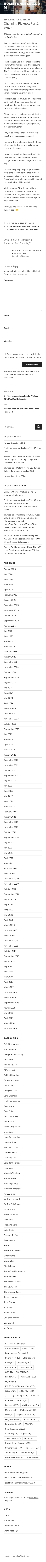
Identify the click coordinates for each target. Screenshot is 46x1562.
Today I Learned (11, 1297)
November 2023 (11, 719)
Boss (9, 1363)
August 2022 (10, 781)
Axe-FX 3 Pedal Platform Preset (18, 1478)
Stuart (26, 20)
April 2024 (8, 703)
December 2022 (11, 760)
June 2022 (8, 791)
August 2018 (9, 1008)
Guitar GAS (13, 223)
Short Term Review (12, 1250)
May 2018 (8, 1013)
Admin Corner (10, 1049)
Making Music (10, 1178)
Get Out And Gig (11, 1116)
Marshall (11, 1410)
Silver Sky (11, 1433)
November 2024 (11, 667)
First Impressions (12, 1101)
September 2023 (11, 729)
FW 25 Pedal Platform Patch (19, 1386)
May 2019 (8, 977)
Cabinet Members (12, 1075)
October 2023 (10, 724)
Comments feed (11, 1526)
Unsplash (8, 1501)
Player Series (14, 229)
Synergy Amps (13, 1448)
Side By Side (9, 1256)
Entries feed (9, 1520)
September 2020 (11, 894)
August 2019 (9, 961)
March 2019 (9, 987)
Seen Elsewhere (15, 1429)
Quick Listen (9, 1230)
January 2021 (10, 873)
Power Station (13, 1424)
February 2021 (10, 868)
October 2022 (10, 770)
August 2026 (10, 569)
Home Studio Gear (12, 1127)
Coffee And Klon (11, 1080)
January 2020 (10, 935)
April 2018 (8, 1018)
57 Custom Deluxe (15, 1344)
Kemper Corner (11, 1147)
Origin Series (13, 1419)
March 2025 (9, 646)
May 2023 (8, 739)
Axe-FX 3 (28, 1348)
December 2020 (11, 879)
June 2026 (8, 579)
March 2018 (9, 1023)
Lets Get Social (11, 1152)
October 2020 (10, 889)
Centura (10, 1367)
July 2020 (8, 904)
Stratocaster (31, 229)
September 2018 (11, 1003)
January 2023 (10, 755)
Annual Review (10, 1065)
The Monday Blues (12, 1292)
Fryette (10, 1381)
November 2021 (11, 827)
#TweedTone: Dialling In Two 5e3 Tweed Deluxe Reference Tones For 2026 (20, 527)
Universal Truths (11, 1318)
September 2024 (11, 677)
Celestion (23, 1363)
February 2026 (10, 595)
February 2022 (10, 812)
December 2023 (11, 714)
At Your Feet (9, 1070)
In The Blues (26, 1391)
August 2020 (10, 899)
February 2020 (10, 930)
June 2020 (8, 910)
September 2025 (11, 621)
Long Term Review (12, 1163)
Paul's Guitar (31, 1419)
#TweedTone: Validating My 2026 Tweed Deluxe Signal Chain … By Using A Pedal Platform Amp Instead (22, 459)
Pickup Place (27, 223)
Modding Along (11, 1183)
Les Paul (21, 1400)
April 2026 (8, 590)
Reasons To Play (11, 1235)
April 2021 (8, 858)
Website (8, 341)
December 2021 (11, 822)
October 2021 (10, 832)
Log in (6, 1515)
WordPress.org (11, 1531)
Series (7, 1245)
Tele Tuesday (10, 1276)
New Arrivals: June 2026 (15, 476)
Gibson (10, 1391)
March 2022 (9, 806)
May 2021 (8, 853)
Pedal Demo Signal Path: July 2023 (19, 1483)
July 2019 (8, 966)
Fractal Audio (28, 1377)
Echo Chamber (10, 1096)
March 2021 (9, 863)
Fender (35, 227)
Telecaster (32, 1448)
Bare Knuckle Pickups (19, 227)
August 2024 (10, 683)
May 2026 (8, 585)
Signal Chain (9, 1261)
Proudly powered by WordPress (17, 1556)
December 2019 (11, 941)
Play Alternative (11, 1214)
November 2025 (11, 610)
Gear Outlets (9, 1111)
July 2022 (8, 786)
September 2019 (11, 956)
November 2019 (11, 946)
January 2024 (10, 708)
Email (7, 328)
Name (7, 315)
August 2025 (10, 626)
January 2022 (10, 817)
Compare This (10, 1091)
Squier (26, 1433)
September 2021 (11, 837)
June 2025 (8, 636)
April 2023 (8, 744)
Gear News (9, 1106)
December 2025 (11, 605)
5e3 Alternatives (11, 1044)
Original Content (25, 1415)
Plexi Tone (8, 1220)
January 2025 (10, 657)
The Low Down (10, 1287)
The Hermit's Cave (12, 1282)
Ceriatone (26, 1367)
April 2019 (8, 982)
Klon (35, 1396)
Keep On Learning (12, 1137)
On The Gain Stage (12, 1204)
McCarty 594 (28, 1410)
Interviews (8, 1132)
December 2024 (11, 662)
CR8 (9, 1372)
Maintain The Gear (12, 1173)
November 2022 (11, 765)
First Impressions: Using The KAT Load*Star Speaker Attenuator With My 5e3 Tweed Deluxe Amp (22, 539)
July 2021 (8, 848)
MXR (9, 1415)
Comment (9, 280)
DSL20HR (22, 1372)
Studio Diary (9, 1266)
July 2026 (8, 574)
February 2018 (10, 1028)
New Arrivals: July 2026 (14, 443)
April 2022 (8, 801)
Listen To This (10, 1158)
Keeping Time (10, 1142)
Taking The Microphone (14, 1271)
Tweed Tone (9, 1312)
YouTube (8, 1328)
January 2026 (10, 600)
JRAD (9, 1396)
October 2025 (10, 615)
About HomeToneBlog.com (16, 1472)
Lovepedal (12, 1405)
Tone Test (8, 1307)
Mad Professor (30, 1405)
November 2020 (11, 884)
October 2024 (10, 672)
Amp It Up (8, 1059)
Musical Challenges (12, 1189)
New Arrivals (9, 1194)
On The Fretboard (12, 1199)
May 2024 (8, 698)
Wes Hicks (33, 1497)
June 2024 (8, 693)
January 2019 (10, 997)
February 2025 (10, 652)
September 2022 (11, 775)
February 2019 (10, 992)
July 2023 (8, 734)
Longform (8, 1168)
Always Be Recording (13, 1054)
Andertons (12, 1348)
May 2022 (8, 796)
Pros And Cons (10, 1225)
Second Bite (9, 1240)
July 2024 (8, 688)
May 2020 (8, 915)
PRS (29, 1424)
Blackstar (29, 1358)
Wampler (33, 1457)
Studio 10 (30, 1438)
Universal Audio (14, 1457)
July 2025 (8, 631)
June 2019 (8, 972)
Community (9, 1085)
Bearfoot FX (12, 1358)
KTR (9, 1400)
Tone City (11, 1452)
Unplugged (9, 1323)
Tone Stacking (10, 1302)
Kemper (22, 1396)
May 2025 (8, 641)
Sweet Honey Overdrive (18, 1443)
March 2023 (9, 750)
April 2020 (8, 920)
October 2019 (10, 951)
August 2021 (9, 843)
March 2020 (9, 925)
